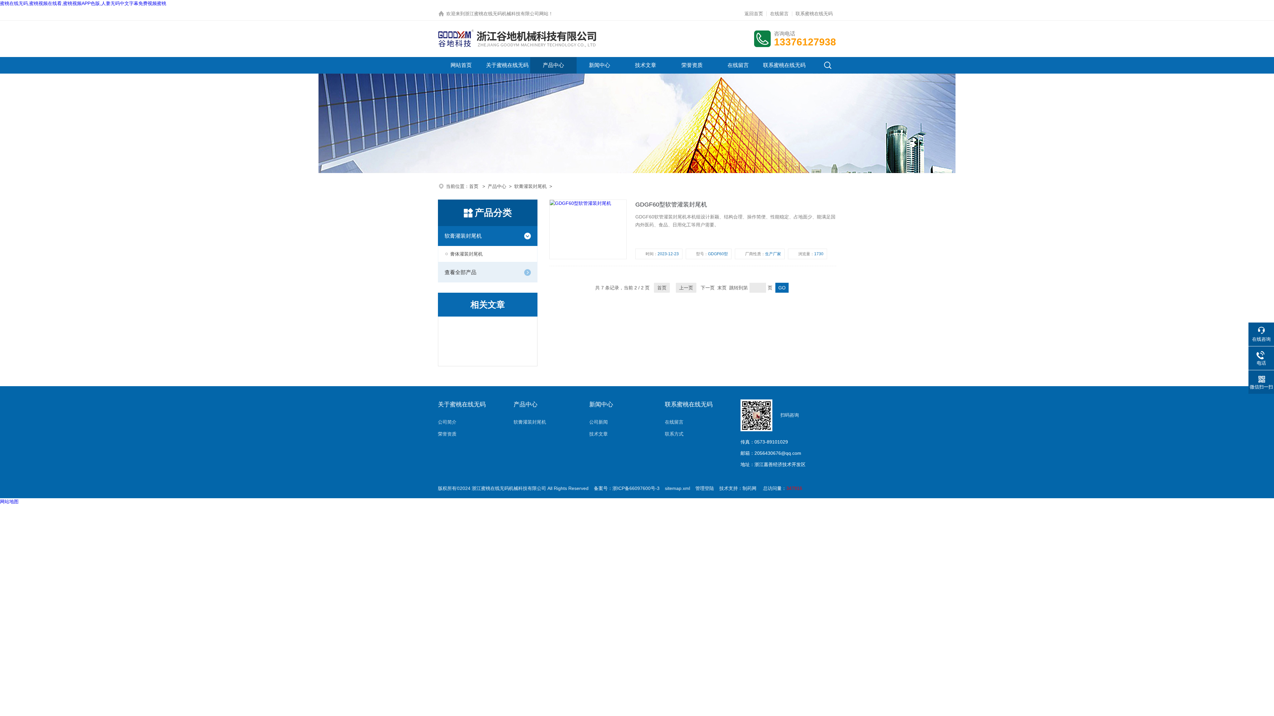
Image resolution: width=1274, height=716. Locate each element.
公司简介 (447, 422)
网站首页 (461, 65)
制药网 (749, 488)
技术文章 (645, 65)
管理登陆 (704, 488)
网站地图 (9, 501)
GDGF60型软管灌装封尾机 (671, 204)
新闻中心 (599, 65)
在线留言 (779, 13)
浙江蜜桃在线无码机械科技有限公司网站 (506, 13)
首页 (474, 186)
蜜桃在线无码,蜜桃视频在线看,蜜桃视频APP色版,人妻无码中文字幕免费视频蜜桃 (83, 3)
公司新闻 (598, 422)
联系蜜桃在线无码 (814, 13)
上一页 (686, 287)
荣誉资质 (692, 65)
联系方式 (674, 434)
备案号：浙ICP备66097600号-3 (627, 488)
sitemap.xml (677, 488)
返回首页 (753, 13)
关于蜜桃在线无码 (507, 65)
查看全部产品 (460, 272)
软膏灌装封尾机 (530, 186)
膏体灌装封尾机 (466, 254)
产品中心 (553, 65)
